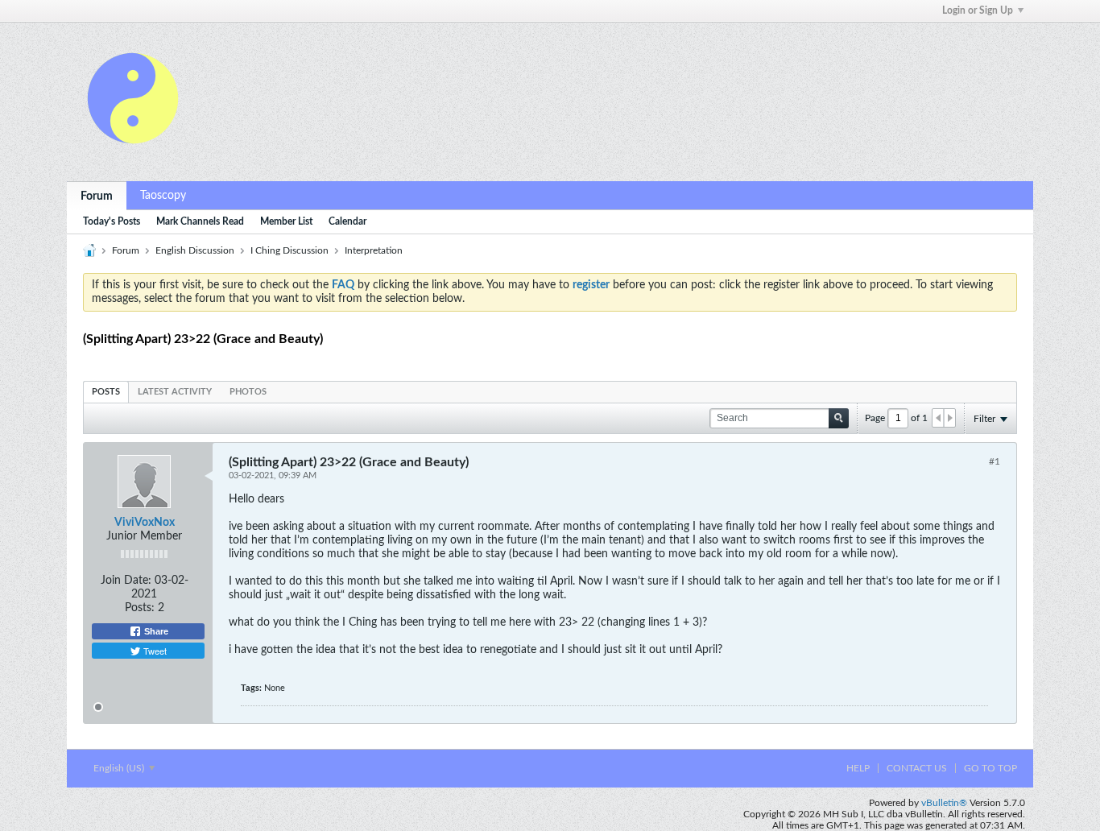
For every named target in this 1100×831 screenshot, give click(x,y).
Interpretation (374, 250)
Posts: (140, 608)
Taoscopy (163, 195)
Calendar (347, 221)
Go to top (990, 768)
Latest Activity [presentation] (175, 391)
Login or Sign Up (977, 10)
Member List (286, 221)
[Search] (839, 418)
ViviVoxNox (144, 522)
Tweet (154, 650)
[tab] (106, 392)
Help (858, 768)
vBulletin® (944, 803)
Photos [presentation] (248, 391)
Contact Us (917, 768)
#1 (994, 461)
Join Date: (126, 580)
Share (155, 631)
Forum (97, 196)
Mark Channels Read (200, 221)
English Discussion (194, 250)
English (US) (120, 768)
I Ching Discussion (289, 250)
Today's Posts (111, 221)
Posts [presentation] (106, 391)
